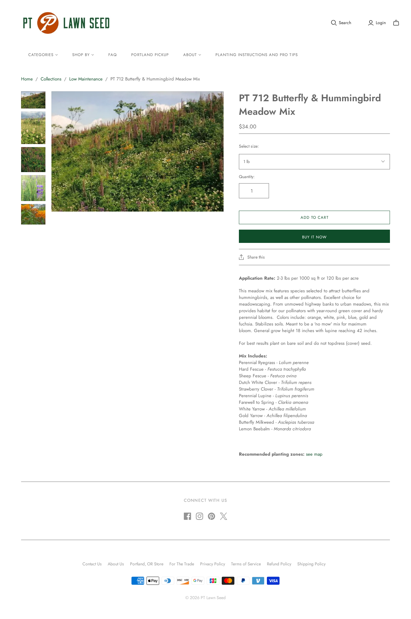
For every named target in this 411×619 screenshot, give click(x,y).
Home (27, 79)
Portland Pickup (150, 55)
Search (345, 23)
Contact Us (92, 564)
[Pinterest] (211, 516)
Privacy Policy (212, 564)
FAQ (112, 55)
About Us (116, 564)
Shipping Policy (311, 564)
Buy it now (314, 237)
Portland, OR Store (146, 564)
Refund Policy (279, 564)
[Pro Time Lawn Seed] (66, 23)
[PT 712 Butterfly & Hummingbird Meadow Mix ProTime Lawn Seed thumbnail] (33, 99)
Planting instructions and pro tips (256, 55)
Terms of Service (246, 564)
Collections (51, 79)
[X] (223, 516)
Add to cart (314, 217)
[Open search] (334, 23)
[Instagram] (199, 516)
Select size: (249, 146)
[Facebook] (187, 516)
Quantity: (247, 177)
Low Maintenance (86, 79)
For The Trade (181, 564)
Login (381, 23)
